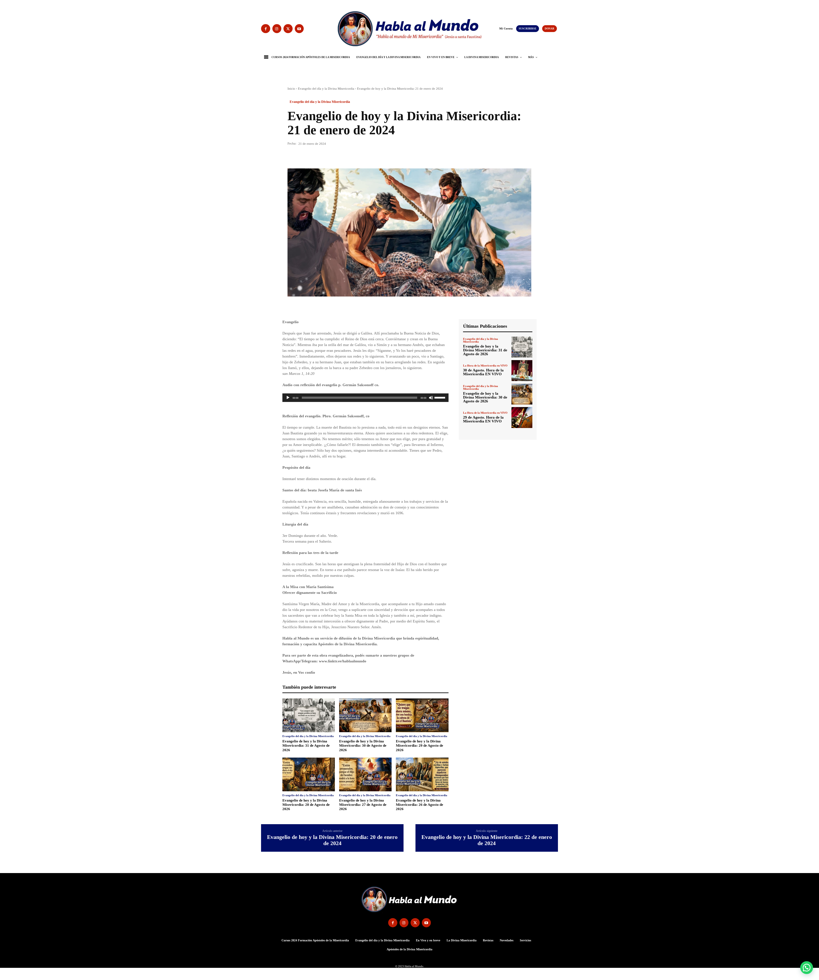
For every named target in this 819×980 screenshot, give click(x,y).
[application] (365, 397)
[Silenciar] (431, 398)
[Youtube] (299, 28)
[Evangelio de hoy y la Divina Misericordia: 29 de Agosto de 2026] (422, 715)
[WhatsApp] (321, 156)
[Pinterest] (311, 156)
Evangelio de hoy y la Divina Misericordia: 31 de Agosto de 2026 (306, 745)
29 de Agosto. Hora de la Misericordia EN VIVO (483, 419)
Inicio (291, 88)
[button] (497, 28)
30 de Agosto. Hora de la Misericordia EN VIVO (483, 372)
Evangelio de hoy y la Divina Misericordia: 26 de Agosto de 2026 (419, 804)
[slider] (440, 397)
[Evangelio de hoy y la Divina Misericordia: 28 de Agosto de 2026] (308, 774)
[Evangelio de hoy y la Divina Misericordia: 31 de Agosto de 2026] (308, 715)
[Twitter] (288, 28)
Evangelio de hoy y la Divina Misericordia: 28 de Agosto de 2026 (306, 804)
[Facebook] (265, 28)
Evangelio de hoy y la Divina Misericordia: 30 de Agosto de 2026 (362, 745)
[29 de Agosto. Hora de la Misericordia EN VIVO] (521, 417)
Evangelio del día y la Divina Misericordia (326, 88)
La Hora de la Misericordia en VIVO (485, 365)
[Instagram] (277, 28)
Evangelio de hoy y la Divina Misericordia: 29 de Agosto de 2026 (419, 745)
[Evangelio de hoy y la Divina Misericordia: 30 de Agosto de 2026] (365, 715)
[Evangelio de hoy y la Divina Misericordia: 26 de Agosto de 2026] (422, 774)
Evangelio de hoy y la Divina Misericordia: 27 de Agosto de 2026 (362, 804)
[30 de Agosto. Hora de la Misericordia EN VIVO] (521, 370)
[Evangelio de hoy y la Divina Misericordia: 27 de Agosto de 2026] (365, 774)
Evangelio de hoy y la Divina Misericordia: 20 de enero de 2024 (332, 840)
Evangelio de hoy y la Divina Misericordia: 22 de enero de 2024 (486, 840)
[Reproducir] (288, 398)
